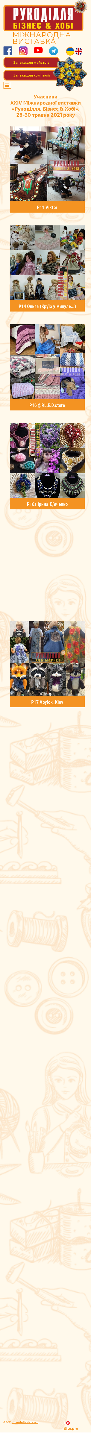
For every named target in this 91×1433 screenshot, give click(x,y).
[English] (78, 51)
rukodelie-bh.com (25, 1422)
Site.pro (71, 1428)
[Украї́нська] (70, 51)
